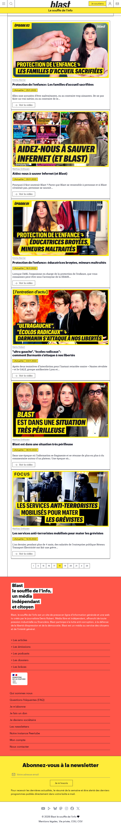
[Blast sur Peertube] (49, 809)
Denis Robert (18, 347)
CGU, (74, 821)
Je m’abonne (18, 706)
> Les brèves (18, 666)
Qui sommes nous (21, 693)
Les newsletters (19, 726)
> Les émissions (21, 646)
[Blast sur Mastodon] (60, 809)
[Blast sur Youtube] (43, 809)
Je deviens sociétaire (23, 719)
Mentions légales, (49, 821)
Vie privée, (65, 821)
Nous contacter (19, 746)
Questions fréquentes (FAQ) (27, 699)
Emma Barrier (19, 79)
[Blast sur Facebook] (72, 809)
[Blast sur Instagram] (66, 809)
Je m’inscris (61, 783)
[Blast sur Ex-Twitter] (78, 809)
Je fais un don (18, 713)
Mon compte (17, 740)
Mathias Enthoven (21, 169)
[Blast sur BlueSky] (55, 809)
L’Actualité (19, 90)
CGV (79, 821)
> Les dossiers (19, 660)
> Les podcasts (20, 653)
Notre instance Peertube (25, 733)
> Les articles (19, 640)
